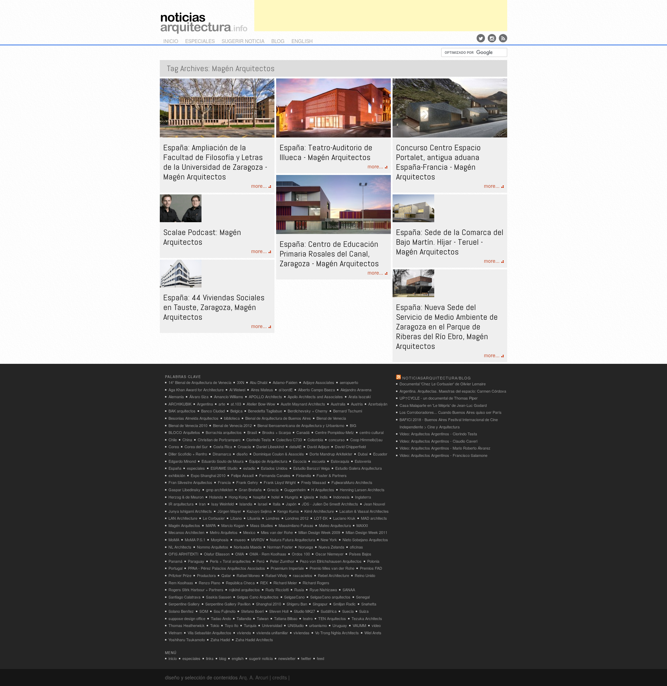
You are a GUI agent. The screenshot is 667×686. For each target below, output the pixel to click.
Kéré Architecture (319, 511)
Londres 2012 (296, 518)
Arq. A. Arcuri (253, 677)
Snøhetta (368, 603)
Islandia (245, 504)
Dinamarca (222, 454)
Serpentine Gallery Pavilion (227, 603)
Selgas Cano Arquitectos (258, 597)
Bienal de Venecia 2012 (232, 425)
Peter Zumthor (282, 561)
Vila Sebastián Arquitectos (209, 632)
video (376, 625)
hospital (259, 497)
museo (240, 539)
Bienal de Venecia (331, 418)
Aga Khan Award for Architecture (196, 389)
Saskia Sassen (218, 597)
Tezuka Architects (367, 618)
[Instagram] (492, 38)
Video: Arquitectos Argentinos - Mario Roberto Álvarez (445, 448)
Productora (206, 575)
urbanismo (318, 625)
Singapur (320, 603)
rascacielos (302, 575)
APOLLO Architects (265, 396)
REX (264, 582)
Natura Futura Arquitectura (292, 539)
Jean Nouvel (374, 504)
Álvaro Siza (198, 396)
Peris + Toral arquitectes (230, 561)
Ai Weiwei (237, 389)
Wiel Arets (372, 632)
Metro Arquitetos (224, 532)
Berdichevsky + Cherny (308, 410)
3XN (240, 382)
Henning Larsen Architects (362, 489)
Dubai (363, 454)
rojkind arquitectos (244, 589)
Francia (224, 482)
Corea (173, 446)
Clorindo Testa (258, 439)
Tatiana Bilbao (285, 618)
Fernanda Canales (274, 475)
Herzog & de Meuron (186, 497)
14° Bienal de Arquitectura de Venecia (199, 382)
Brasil (252, 432)
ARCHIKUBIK (179, 404)
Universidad (272, 625)
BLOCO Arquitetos (184, 432)
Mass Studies (261, 525)
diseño (242, 454)
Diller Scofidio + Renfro (187, 454)
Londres (273, 518)
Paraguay (196, 561)
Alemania (176, 396)
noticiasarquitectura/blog (436, 377)
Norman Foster (280, 547)
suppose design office (186, 618)
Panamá (175, 561)
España (174, 468)
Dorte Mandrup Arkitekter (331, 454)
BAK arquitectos (182, 410)
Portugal (175, 568)
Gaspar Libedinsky (184, 489)
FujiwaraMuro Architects (351, 482)
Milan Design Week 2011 (366, 532)
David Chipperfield (350, 446)
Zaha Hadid (220, 639)
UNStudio (296, 625)
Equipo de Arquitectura (268, 461)
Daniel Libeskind (270, 446)
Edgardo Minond (182, 461)
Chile (172, 439)
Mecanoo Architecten (186, 532)
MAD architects (374, 518)
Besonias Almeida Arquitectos (193, 418)
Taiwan (263, 618)
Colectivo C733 (289, 439)
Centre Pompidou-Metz (334, 432)
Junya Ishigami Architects (190, 511)
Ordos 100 (301, 554)
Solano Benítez (181, 611)
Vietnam (175, 632)
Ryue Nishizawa (323, 589)
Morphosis (220, 539)
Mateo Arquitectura (335, 525)
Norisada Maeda (248, 547)
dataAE (295, 446)
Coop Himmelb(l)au (366, 439)
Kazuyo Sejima (259, 511)
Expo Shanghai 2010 (208, 475)
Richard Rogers (316, 582)
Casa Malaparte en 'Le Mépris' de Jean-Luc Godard (443, 405)
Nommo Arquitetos (212, 547)
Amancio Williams (228, 396)
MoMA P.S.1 (195, 539)
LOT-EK (321, 518)
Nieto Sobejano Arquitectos (365, 539)
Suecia (348, 611)
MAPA (211, 525)
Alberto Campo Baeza (316, 389)
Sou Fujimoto (225, 611)
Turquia (250, 625)
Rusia (299, 589)
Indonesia (341, 497)
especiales (200, 40)
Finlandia (303, 475)
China (187, 439)
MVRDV (257, 539)
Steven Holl (278, 611)
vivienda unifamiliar (272, 632)
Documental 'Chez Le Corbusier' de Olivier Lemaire (443, 383)
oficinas (356, 547)
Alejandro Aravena (355, 389)
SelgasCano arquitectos (330, 597)
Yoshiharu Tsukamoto (186, 639)
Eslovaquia (340, 461)
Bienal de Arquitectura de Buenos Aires (278, 418)
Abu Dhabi (258, 382)
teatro (308, 618)
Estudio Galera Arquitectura (358, 468)
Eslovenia (363, 461)
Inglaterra (363, 497)
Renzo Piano (209, 582)
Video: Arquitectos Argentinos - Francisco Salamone (443, 455)
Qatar (226, 575)
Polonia (373, 561)
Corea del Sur (196, 446)
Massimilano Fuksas (296, 525)
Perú (260, 561)
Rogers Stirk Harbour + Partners (195, 589)
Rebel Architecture (333, 575)
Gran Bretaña (250, 489)
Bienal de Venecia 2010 (187, 425)
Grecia (273, 489)
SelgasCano (294, 597)
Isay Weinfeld (222, 504)
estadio (249, 468)
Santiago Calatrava (184, 597)
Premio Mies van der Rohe (332, 568)
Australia (338, 404)
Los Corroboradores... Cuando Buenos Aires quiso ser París (451, 412)
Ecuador (380, 454)
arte (222, 404)
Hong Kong (238, 497)
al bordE (286, 389)
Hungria (291, 497)
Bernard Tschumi (347, 410)
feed (320, 658)
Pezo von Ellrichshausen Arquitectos (331, 561)
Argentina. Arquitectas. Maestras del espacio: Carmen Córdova (453, 391)
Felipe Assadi (242, 475)
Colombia (315, 439)
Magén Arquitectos (184, 525)
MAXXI (362, 525)
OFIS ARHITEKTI (183, 554)
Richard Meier (285, 582)
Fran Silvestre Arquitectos (190, 482)
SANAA (349, 589)
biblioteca (232, 418)
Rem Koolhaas (180, 582)
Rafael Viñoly (276, 575)
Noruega (305, 547)
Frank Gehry (247, 482)
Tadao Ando (221, 618)
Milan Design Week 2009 (319, 532)
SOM (203, 611)
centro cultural (372, 432)
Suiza (364, 611)
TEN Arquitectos (332, 618)
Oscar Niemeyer (329, 554)
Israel (262, 504)
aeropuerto (349, 382)
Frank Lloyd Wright (280, 482)
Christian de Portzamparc (219, 439)
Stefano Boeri (252, 611)
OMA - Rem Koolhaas (267, 554)
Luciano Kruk (344, 518)
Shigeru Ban (297, 603)
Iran (202, 504)
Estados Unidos (274, 468)
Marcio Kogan (233, 525)
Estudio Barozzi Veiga (311, 468)
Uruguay (339, 625)
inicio (170, 40)
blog (278, 40)
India (324, 497)
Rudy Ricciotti (277, 589)
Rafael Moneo (248, 575)
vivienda (244, 632)
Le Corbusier (214, 518)
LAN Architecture (182, 518)
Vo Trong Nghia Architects (337, 632)
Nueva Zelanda (331, 547)
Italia (276, 504)
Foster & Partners (331, 475)
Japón (291, 504)
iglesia (309, 497)
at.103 (236, 404)
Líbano (236, 518)
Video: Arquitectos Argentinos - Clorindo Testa (438, 433)
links (210, 658)
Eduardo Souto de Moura (222, 461)
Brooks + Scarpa (276, 432)
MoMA (173, 539)
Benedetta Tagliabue (265, 410)
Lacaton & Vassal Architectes (364, 511)
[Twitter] (481, 38)
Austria (357, 404)
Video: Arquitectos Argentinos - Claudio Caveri (438, 441)
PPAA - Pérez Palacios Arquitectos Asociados (226, 568)
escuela (318, 461)
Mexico (249, 532)
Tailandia (244, 618)
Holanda (216, 497)
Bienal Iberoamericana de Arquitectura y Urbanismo (300, 425)
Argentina (205, 404)
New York (329, 539)
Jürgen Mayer (229, 511)
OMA (239, 554)
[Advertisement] (380, 15)
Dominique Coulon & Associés (278, 454)
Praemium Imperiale (287, 568)
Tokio (214, 625)
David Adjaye (318, 446)
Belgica (236, 410)
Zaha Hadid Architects (254, 639)
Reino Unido (365, 575)
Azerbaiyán (377, 404)
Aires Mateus (262, 389)
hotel (275, 497)
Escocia (299, 461)
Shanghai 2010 (268, 603)
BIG (353, 425)
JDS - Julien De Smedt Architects (330, 504)
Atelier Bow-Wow (261, 404)
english (302, 40)
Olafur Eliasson (217, 554)
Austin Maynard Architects (303, 404)
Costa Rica (222, 446)
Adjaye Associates (318, 382)
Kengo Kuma (288, 511)
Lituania (253, 518)
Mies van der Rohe (277, 532)
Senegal (363, 597)
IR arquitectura (180, 504)
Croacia (244, 446)
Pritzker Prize (179, 575)
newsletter (287, 658)
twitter (306, 658)
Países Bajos (360, 554)
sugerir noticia (243, 40)
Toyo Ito (231, 625)
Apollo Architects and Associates (315, 396)
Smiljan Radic (344, 603)
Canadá (303, 432)
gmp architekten (219, 489)
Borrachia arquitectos (224, 432)
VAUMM (359, 625)
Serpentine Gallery (184, 603)
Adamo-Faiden (285, 382)
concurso (337, 439)
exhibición (176, 475)
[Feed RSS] (503, 38)
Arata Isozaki (359, 396)
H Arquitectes (322, 489)
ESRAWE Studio (224, 468)
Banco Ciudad (213, 410)
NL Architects (179, 547)
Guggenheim (295, 489)
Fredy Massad (313, 482)
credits (279, 677)
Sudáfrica (329, 611)
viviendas (302, 632)
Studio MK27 (304, 611)
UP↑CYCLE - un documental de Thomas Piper (439, 398)
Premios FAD (371, 568)
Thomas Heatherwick (186, 625)
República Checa (240, 582)
